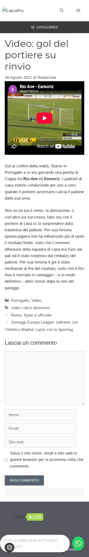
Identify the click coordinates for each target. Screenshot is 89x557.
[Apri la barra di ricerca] (61, 11)
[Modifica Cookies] (9, 547)
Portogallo (20, 300)
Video (36, 300)
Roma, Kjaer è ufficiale (31, 315)
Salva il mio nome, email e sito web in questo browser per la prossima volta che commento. (46, 459)
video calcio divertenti (30, 308)
